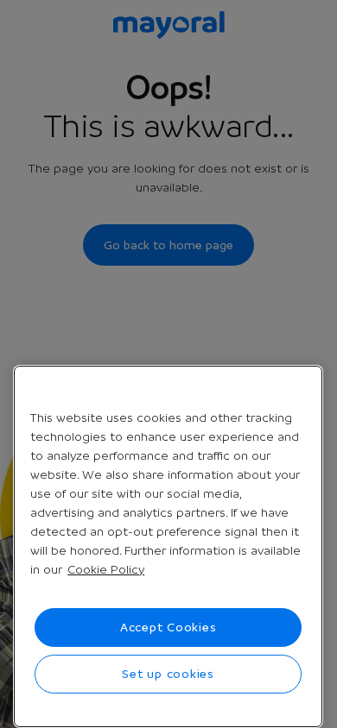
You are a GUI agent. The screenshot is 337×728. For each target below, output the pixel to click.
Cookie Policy (105, 569)
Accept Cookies (168, 627)
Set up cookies (168, 673)
